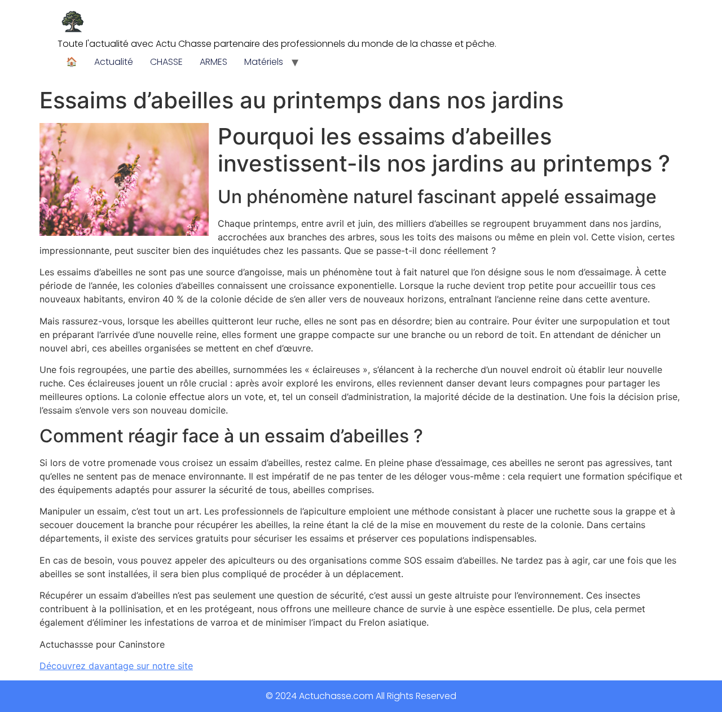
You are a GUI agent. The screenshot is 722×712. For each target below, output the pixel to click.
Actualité (113, 61)
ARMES (213, 61)
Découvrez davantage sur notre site (116, 665)
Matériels (263, 61)
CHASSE (166, 61)
